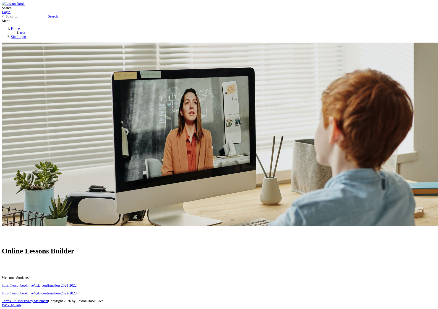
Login (6, 12)
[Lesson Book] (13, 4)
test (22, 33)
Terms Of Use (12, 301)
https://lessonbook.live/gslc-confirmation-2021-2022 (39, 285)
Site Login (18, 37)
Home (15, 29)
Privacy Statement (35, 301)
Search (53, 16)
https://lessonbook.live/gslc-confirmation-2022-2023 (39, 293)
